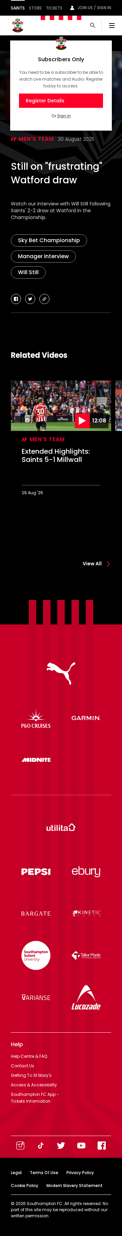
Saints (18, 8)
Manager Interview (43, 256)
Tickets (54, 8)
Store (35, 8)
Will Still (28, 272)
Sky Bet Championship (49, 240)
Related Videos (39, 355)
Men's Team (36, 139)
